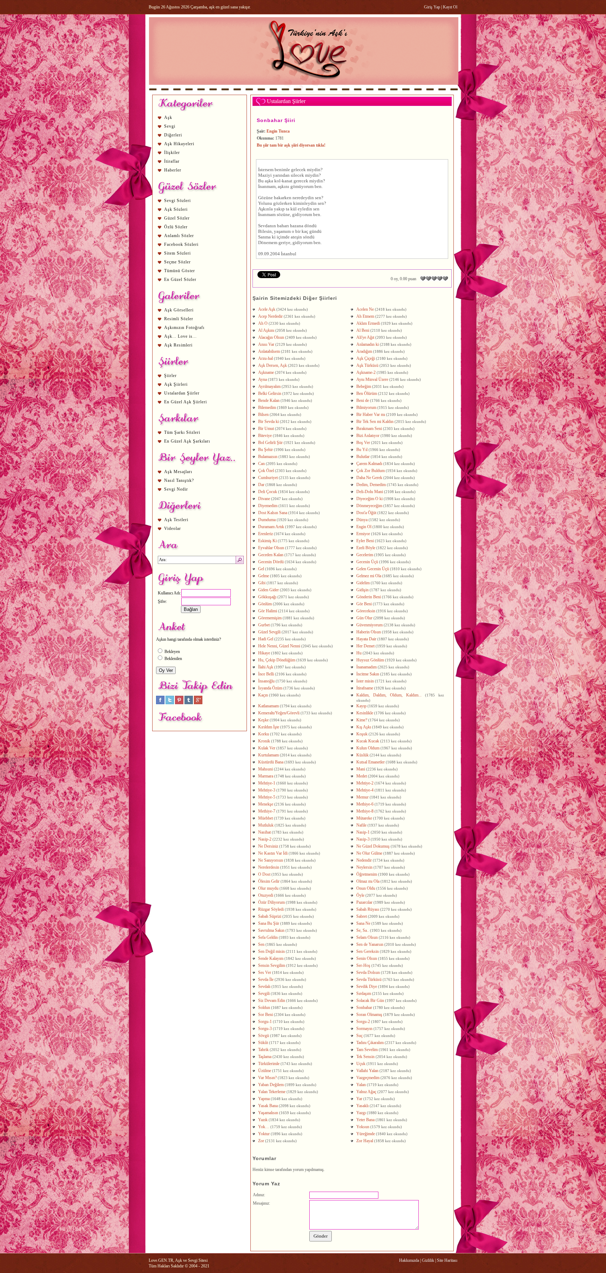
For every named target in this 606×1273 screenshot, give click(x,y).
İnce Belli (266, 674)
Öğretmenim (366, 874)
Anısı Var (266, 344)
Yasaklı (362, 1105)
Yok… (263, 1126)
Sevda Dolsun (368, 972)
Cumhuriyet (268, 477)
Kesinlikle (364, 712)
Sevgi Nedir (176, 489)
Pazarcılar (364, 902)
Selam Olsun (367, 937)
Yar (359, 1098)
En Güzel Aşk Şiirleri (185, 401)
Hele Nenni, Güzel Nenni (279, 646)
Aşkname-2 (366, 372)
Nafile (361, 825)
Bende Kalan (269, 400)
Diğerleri (173, 135)
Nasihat (264, 832)
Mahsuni (265, 769)
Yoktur (264, 1133)
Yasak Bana (268, 1105)
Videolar (172, 528)
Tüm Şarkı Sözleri (182, 432)
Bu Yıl (362, 449)
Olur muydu (268, 888)
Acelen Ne (365, 309)
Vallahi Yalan (367, 1070)
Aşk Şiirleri (176, 384)
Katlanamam (268, 705)
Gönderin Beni (368, 596)
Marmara (265, 776)
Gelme (263, 575)
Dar (261, 484)
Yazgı (361, 1112)
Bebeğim (363, 386)
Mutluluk (266, 825)
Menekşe (265, 804)
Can (261, 463)
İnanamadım (366, 667)
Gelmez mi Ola (368, 575)
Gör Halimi (267, 610)
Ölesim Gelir (269, 881)
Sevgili (264, 993)
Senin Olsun (366, 958)
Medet (361, 776)
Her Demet (365, 646)
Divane (264, 498)
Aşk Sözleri (176, 209)
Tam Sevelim (367, 1049)
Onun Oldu (365, 888)
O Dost (264, 874)
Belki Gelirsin (269, 393)
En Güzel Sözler (180, 279)
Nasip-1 (363, 832)
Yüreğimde (365, 1133)
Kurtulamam (268, 755)
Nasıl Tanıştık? (179, 480)
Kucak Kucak (367, 741)
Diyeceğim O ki (369, 498)
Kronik (264, 741)
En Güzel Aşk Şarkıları (187, 441)
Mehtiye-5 (266, 797)
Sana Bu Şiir (268, 923)
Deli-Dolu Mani (369, 491)
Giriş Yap (432, 7)
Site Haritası (447, 1260)
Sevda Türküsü (369, 979)
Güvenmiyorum (369, 624)
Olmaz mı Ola (367, 881)
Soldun (264, 1007)
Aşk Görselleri (179, 310)
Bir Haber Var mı (370, 414)
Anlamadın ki (367, 344)
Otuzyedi (265, 895)
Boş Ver (363, 442)
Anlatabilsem (269, 351)
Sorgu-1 (265, 1021)
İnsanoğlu (266, 681)
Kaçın (263, 695)
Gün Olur (364, 617)
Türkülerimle (269, 1063)
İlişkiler (172, 152)
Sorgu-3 (265, 1028)
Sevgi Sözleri (177, 200)
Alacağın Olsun (271, 337)
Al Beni (362, 330)
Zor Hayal (364, 1140)
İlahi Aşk (265, 667)
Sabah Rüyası (367, 909)
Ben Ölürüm (366, 393)
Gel (261, 568)
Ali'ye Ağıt (365, 337)
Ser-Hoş (363, 965)
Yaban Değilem (271, 1084)
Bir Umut (266, 428)
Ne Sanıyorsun (270, 860)
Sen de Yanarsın (369, 944)
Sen (261, 944)
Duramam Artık (271, 526)
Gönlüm (265, 603)
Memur (362, 797)
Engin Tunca (278, 131)
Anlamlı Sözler (179, 235)
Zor (261, 1140)
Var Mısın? (267, 1077)
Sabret (361, 916)
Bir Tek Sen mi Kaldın (374, 421)
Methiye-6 (364, 804)
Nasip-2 (264, 839)
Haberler (172, 170)
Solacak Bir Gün (370, 1000)
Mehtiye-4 (364, 790)
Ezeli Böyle (365, 547)
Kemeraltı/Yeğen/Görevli (278, 712)
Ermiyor (363, 533)
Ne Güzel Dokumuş (373, 846)
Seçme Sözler (177, 262)
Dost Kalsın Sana (272, 512)
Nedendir (364, 860)
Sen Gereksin (367, 951)
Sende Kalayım (270, 958)
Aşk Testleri (176, 519)
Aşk (168, 117)
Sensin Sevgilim (271, 965)
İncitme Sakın (367, 674)
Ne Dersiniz (268, 846)
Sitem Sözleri (177, 253)
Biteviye (265, 435)
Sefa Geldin (268, 937)
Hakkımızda (409, 1260)
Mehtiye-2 (364, 783)
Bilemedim (267, 407)
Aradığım (364, 351)
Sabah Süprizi (269, 916)
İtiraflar (172, 161)
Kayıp (361, 705)
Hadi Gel (265, 638)
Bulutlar (363, 456)
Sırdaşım (363, 993)
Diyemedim (267, 505)
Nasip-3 (363, 839)
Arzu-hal (265, 358)
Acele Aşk (266, 309)
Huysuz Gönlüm (370, 660)
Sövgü (263, 1035)
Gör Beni (364, 603)
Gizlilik (428, 1260)
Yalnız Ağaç (366, 1091)
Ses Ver (264, 972)
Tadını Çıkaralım (370, 1042)
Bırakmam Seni (369, 428)
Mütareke (364, 818)
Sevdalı (264, 986)
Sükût (263, 1042)
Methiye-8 (364, 811)
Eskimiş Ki (267, 540)
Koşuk (362, 734)
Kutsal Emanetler (370, 762)
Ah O (263, 323)
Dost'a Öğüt (366, 512)
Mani (360, 769)
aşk (268, 180)
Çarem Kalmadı (369, 463)
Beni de (362, 400)
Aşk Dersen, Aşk (272, 365)
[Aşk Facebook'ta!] (160, 702)
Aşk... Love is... (180, 336)
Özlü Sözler (176, 226)
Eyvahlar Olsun (271, 547)
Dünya (362, 519)
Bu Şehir (265, 449)
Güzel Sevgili (269, 631)
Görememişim (270, 617)
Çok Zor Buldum (370, 470)
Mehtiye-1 (266, 783)
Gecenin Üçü (367, 561)
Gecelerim (364, 554)
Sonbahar (364, 1007)
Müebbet (265, 818)
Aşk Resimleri (178, 345)
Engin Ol (363, 526)
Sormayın (364, 1028)
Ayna (262, 379)
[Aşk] (303, 91)
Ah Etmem (365, 316)
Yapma (264, 1098)
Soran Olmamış (369, 1014)
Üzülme (264, 1070)
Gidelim (363, 582)
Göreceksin (365, 610)
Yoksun (362, 1126)
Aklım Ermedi (368, 323)
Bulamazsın (267, 456)
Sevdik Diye (366, 986)
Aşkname (266, 372)
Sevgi (169, 126)
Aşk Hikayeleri (179, 143)
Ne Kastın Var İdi (273, 853)
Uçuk (360, 1063)
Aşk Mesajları (178, 471)
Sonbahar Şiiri (276, 120)
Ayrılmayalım (269, 386)
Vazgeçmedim (367, 1077)
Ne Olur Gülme (369, 853)
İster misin (365, 681)
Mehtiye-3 (266, 790)
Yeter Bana (365, 1119)
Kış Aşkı (363, 727)
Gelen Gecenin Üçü (372, 568)
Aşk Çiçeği (365, 358)
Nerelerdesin (268, 867)
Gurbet (264, 624)
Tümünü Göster (179, 270)
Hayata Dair (366, 638)
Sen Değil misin (271, 951)
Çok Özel (266, 470)
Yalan (361, 1084)
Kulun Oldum (367, 748)
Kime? (361, 720)
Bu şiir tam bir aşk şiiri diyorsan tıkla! (291, 145)
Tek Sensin (365, 1056)
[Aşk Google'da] (198, 702)
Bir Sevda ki (268, 421)
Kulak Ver (266, 748)
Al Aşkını (266, 330)
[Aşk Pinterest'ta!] (179, 702)
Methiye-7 (266, 811)
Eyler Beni (365, 540)
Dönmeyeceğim (369, 505)
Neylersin (364, 867)
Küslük (362, 755)
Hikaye (264, 653)
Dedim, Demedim (371, 484)
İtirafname (364, 688)
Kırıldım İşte (268, 727)
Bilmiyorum (366, 407)
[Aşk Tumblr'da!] (188, 702)
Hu (359, 653)
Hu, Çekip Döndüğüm (276, 660)
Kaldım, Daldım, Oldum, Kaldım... (389, 695)
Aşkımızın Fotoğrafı (184, 327)
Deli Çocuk (267, 491)
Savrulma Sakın (271, 930)
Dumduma (267, 519)
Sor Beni (265, 1014)
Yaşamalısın (268, 1112)
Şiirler (170, 375)
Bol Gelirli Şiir (270, 442)
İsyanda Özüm (270, 688)
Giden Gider (268, 589)
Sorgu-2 (363, 1021)
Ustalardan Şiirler (182, 393)
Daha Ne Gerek (369, 477)
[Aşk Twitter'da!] (170, 702)
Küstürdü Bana (270, 762)
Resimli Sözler (178, 318)
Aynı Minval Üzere (372, 379)
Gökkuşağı (267, 596)
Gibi (261, 582)
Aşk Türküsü (367, 365)
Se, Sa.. (362, 930)
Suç (359, 1035)
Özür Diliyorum (272, 902)
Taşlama (264, 1056)
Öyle (360, 895)
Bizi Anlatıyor (367, 435)
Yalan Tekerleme (271, 1091)
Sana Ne (363, 923)
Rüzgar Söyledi (271, 909)
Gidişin (362, 589)
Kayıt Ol (450, 7)
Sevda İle (266, 979)
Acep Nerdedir (270, 316)
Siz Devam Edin (271, 1000)
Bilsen (263, 414)
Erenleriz (265, 533)
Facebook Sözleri (181, 244)
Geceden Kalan (270, 554)
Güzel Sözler (177, 218)
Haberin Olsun (368, 631)
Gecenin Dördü (271, 561)
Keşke (263, 720)
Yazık (263, 1119)
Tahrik (263, 1049)
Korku (263, 734)
